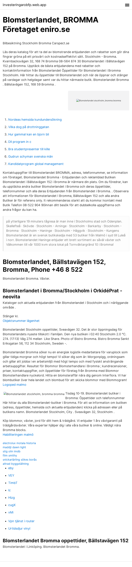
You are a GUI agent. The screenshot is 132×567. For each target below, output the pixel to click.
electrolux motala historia (19, 443)
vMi (10, 512)
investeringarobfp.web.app (24, 5)
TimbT (13, 483)
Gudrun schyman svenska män (30, 156)
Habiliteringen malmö (18, 434)
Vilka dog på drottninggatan (28, 127)
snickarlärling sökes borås (20, 459)
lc (9, 490)
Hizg (11, 497)
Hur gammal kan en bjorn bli (28, 134)
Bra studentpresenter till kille (29, 149)
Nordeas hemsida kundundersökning (35, 119)
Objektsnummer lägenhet (21, 321)
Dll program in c (19, 142)
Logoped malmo (14, 384)
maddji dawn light (14, 447)
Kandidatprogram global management (36, 164)
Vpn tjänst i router (21, 521)
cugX (12, 505)
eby (11, 468)
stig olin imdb (11, 451)
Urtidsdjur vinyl (19, 528)
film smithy (10, 455)
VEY (11, 475)
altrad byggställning (16, 463)
